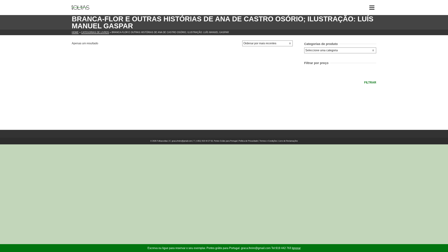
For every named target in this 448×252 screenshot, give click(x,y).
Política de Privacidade (248, 141)
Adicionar (92, 108)
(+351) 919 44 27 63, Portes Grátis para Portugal (217, 141)
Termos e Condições (268, 141)
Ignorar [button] (296, 248)
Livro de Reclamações (288, 141)
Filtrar (370, 82)
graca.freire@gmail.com (182, 141)
